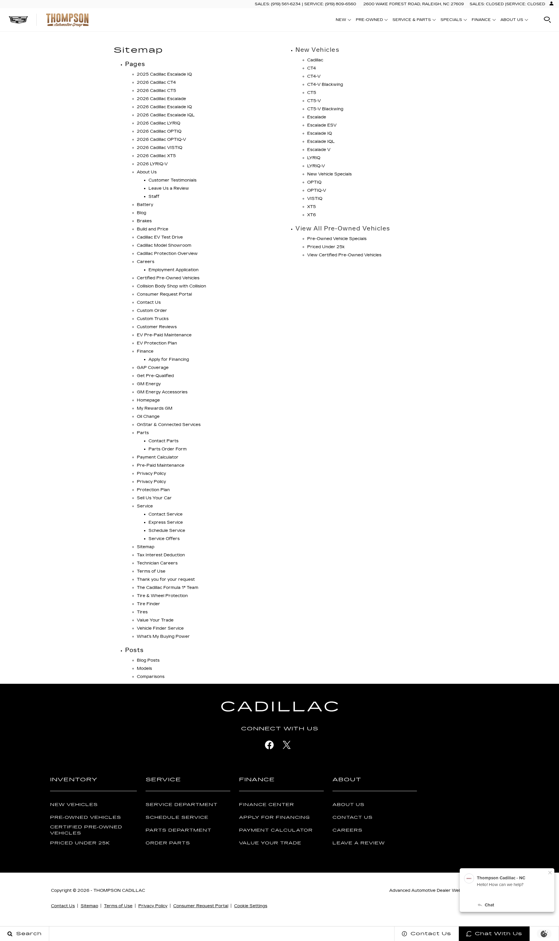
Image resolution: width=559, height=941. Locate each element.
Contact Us (149, 302)
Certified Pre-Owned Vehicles (168, 278)
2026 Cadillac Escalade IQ (164, 106)
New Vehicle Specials (329, 174)
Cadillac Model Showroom (164, 245)
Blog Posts (148, 660)
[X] (287, 745)
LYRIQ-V (316, 166)
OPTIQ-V (316, 190)
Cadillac (315, 60)
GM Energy (149, 383)
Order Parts (168, 843)
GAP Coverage (153, 367)
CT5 (311, 92)
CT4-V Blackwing (325, 84)
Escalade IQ (319, 133)
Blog (141, 212)
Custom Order (152, 310)
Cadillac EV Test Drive (160, 237)
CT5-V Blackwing (325, 108)
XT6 (311, 214)
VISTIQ (314, 198)
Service (145, 506)
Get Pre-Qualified (155, 375)
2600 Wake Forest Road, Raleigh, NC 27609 (413, 4)
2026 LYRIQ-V (152, 163)
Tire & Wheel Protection (162, 595)
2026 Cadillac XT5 (156, 155)
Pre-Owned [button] (369, 20)
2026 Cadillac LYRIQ (158, 123)
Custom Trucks (153, 318)
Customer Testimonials (172, 180)
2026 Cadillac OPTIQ (159, 131)
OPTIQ (314, 182)
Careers (145, 261)
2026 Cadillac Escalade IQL (166, 115)
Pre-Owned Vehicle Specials (337, 238)
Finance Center (266, 804)
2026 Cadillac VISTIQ (159, 147)
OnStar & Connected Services (169, 424)
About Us (147, 172)
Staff (153, 196)
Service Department (181, 804)
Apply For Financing (274, 817)
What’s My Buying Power (163, 636)
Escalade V (318, 149)
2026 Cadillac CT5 (156, 90)
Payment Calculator (157, 457)
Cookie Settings (250, 905)
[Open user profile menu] (551, 3)
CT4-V (314, 76)
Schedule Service (166, 530)
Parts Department (178, 830)
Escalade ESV (322, 125)
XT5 (311, 206)
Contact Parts (163, 440)
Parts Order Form (167, 449)
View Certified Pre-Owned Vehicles (344, 255)
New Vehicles (317, 50)
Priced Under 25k (326, 246)
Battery (145, 204)
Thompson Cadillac (119, 890)
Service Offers (164, 538)
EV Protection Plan (157, 343)
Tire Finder (148, 603)
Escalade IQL (321, 141)
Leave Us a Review (168, 188)
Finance (145, 351)
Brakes (144, 221)
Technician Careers (157, 563)
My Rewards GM (154, 408)
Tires (142, 612)
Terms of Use (151, 571)
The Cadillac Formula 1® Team (167, 587)
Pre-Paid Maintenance (160, 465)
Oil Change (148, 416)
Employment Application (173, 269)
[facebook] (269, 745)
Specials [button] (451, 20)
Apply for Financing (168, 359)
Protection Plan (153, 489)
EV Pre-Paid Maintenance (164, 335)
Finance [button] (481, 20)
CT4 (311, 68)
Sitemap (145, 546)
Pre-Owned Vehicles (85, 817)
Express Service (165, 522)
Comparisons (150, 676)
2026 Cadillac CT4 (156, 82)
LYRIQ (313, 157)
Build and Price (152, 229)
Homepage (148, 400)
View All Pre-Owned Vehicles (343, 228)
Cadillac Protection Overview (167, 253)
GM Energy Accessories (162, 392)
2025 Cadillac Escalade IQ (164, 74)
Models (144, 668)
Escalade (316, 117)
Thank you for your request (166, 579)
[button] (547, 19)
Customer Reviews (157, 326)
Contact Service (165, 514)
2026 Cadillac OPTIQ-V (161, 139)
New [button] (342, 20)
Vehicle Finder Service (160, 628)
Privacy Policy (151, 473)
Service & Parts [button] (411, 20)
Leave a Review (358, 843)
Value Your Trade (155, 620)
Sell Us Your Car (154, 498)
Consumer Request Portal (164, 294)
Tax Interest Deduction (161, 555)
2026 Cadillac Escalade (161, 98)
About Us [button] (511, 20)
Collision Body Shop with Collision (171, 286)
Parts (143, 432)
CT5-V (314, 100)
